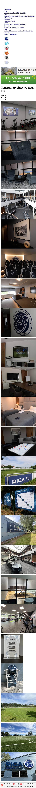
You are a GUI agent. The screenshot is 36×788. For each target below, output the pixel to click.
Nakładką (22, 24)
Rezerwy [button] (7, 19)
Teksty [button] (6, 22)
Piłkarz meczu (18, 16)
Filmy (10, 18)
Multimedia (21, 31)
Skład (6, 16)
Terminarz (11, 16)
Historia (14, 34)
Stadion (13, 13)
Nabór (10, 34)
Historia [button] (6, 26)
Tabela (13, 21)
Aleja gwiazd (20, 27)
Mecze (6, 18)
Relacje (25, 16)
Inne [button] (5, 29)
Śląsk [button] (6, 14)
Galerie (6, 31)
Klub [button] (5, 11)
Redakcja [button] (7, 32)
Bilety (17, 13)
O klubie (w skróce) (10, 27)
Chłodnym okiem (9, 24)
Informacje (7, 13)
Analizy (17, 24)
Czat (32, 31)
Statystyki (22, 13)
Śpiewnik (27, 31)
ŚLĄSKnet (7, 9)
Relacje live (31, 16)
